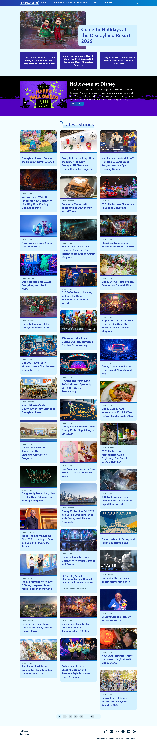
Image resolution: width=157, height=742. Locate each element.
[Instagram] (117, 731)
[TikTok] (105, 731)
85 (92, 716)
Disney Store (119, 738)
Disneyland (70, 3)
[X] (129, 731)
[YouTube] (111, 731)
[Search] (136, 3)
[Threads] (134, 731)
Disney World (58, 3)
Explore (108, 3)
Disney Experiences (102, 738)
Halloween (46, 3)
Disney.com (133, 738)
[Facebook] (123, 731)
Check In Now (77, 104)
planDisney (111, 738)
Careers (127, 738)
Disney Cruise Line (85, 3)
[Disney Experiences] (24, 732)
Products (98, 3)
